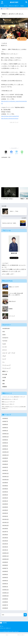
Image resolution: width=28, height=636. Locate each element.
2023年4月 (5, 492)
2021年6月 (5, 534)
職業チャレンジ (5, 401)
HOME (4, 623)
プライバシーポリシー (14, 5)
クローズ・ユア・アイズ (8, 353)
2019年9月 (5, 599)
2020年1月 (5, 586)
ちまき (4, 343)
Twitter (22, 5)
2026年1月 (5, 430)
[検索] (25, 614)
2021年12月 (5, 519)
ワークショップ (6, 365)
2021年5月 (5, 537)
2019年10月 (5, 596)
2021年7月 (5, 531)
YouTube (4, 340)
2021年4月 (5, 540)
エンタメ (4, 346)
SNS (3, 331)
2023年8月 (5, 485)
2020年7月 (5, 568)
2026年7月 (5, 421)
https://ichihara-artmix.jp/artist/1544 (10, 116)
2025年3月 (5, 443)
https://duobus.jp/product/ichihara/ (9, 118)
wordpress (5, 337)
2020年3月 (5, 580)
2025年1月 (5, 449)
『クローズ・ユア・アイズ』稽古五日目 (10, 396)
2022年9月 (5, 504)
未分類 (4, 377)
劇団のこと (5, 371)
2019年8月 (5, 602)
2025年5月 (5, 440)
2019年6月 (5, 608)
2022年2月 (5, 516)
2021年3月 (5, 543)
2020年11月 (5, 556)
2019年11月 (5, 593)
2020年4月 (5, 577)
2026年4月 (5, 424)
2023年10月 (5, 479)
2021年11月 (5, 522)
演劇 (9, 157)
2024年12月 (5, 452)
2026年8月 (5, 418)
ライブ (4, 359)
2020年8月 (5, 565)
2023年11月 (5, 476)
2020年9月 (5, 562)
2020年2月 (5, 583)
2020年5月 (5, 574)
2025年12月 (5, 433)
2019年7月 (5, 605)
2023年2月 (5, 498)
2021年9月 (5, 528)
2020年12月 (5, 553)
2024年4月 (5, 464)
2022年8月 (5, 507)
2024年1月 (5, 470)
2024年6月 (5, 458)
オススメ (4, 350)
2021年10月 (5, 525)
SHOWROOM (5, 328)
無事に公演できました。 (7, 399)
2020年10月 (5, 559)
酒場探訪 (4, 386)
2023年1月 (5, 501)
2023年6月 (5, 488)
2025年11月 (5, 436)
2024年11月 (5, 455)
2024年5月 (5, 461)
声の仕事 (4, 374)
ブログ (4, 356)
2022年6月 (5, 510)
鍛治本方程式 (14, 2)
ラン (3, 362)
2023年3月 (5, 495)
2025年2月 (5, 446)
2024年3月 (5, 467)
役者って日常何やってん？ (7, 406)
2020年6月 (5, 571)
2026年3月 (5, 427)
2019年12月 (5, 589)
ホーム (5, 5)
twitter (4, 334)
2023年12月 (5, 473)
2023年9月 (5, 482)
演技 (3, 383)
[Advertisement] (14, 134)
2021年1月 (5, 550)
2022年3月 (5, 513)
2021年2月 (5, 547)
